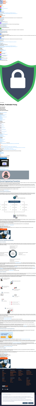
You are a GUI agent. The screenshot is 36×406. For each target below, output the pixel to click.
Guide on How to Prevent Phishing (4, 169)
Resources (3, 372)
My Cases (9, 147)
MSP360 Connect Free (28, 373)
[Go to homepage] (5, 386)
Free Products (28, 370)
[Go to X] (4, 389)
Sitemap (3, 375)
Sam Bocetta (5, 368)
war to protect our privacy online (17, 342)
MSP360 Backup (2, 143)
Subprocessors (4, 394)
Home (2, 371)
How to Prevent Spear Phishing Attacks (5, 170)
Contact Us (1, 13)
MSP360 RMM (17, 143)
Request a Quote (6, 13)
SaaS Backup (19, 372)
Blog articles (18, 368)
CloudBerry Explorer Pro (20, 374)
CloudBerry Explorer (10, 146)
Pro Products (19, 370)
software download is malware (7, 319)
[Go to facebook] (2, 389)
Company (3, 374)
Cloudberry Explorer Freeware (29, 374)
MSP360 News (2, 152)
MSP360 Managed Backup (13, 371)
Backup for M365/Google (7, 143)
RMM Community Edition (28, 372)
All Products (15, 13)
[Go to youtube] (7, 389)
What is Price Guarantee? (3, 112)
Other (0, 154)
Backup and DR (2, 153)
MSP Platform (2, 47)
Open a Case (12, 147)
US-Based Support (6, 147)
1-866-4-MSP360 (6, 148)
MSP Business (22, 368)
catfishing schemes (11, 270)
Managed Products (12, 370)
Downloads (2, 146)
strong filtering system (18, 262)
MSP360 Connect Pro (20, 373)
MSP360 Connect (13, 143)
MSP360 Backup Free (28, 371)
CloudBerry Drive (15, 146)
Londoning (16, 266)
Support (2, 147)
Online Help (20, 147)
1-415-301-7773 (11, 148)
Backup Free (6, 146)
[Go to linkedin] (5, 389)
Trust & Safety (23, 147)
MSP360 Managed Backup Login (7, 149)
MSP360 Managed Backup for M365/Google (13, 372)
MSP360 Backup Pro (20, 371)
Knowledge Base (16, 147)
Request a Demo (11, 13)
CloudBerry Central (14, 149)
